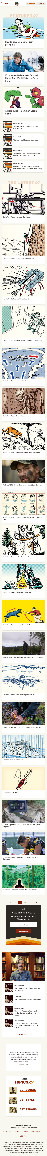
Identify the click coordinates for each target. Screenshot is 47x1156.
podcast (42, 3)
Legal (16, 1132)
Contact (7, 1132)
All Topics (35, 1132)
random (32, 3)
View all (22, 1034)
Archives (23, 1136)
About (25, 1132)
